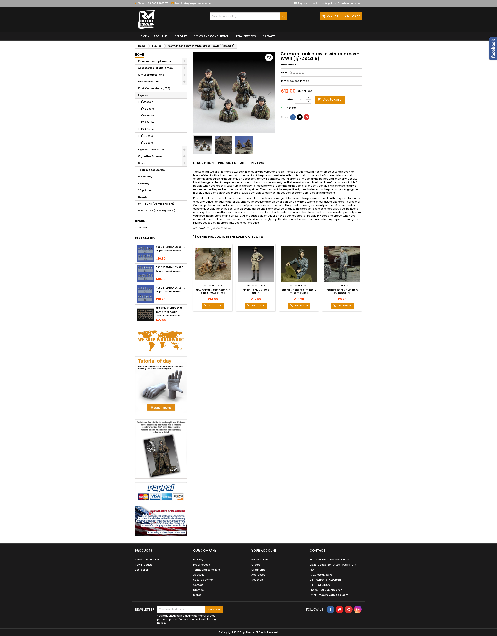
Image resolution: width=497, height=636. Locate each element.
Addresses (258, 575)
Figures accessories (151, 149)
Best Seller (141, 570)
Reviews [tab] (257, 163)
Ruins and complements (154, 61)
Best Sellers (145, 237)
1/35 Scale (147, 115)
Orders (255, 564)
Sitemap (198, 590)
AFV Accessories (148, 81)
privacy (269, 36)
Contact (198, 585)
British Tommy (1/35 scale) (256, 291)
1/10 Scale (147, 142)
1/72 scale (147, 102)
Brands (141, 221)
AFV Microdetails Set (152, 75)
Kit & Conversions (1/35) (154, 88)
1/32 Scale (147, 122)
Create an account (350, 3)
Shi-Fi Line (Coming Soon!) (156, 204)
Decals (142, 197)
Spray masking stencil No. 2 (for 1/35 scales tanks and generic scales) (171, 308)
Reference (287, 64)
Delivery (181, 36)
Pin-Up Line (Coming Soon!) (156, 210)
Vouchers (257, 580)
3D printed (145, 190)
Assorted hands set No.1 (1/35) (171, 247)
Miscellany (145, 176)
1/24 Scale (147, 129)
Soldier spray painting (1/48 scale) (342, 291)
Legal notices (245, 36)
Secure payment (203, 580)
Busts (141, 163)
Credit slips (258, 570)
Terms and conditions (211, 36)
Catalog (144, 183)
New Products (143, 564)
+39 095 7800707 (157, 3)
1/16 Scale (147, 136)
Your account (264, 550)
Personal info (259, 559)
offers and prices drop (149, 559)
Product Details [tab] (232, 163)
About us (161, 36)
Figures (143, 95)
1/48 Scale (147, 108)
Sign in (329, 3)
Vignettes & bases (150, 156)
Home (142, 36)
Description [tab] (203, 163)
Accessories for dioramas (155, 68)
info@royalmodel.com (197, 3)
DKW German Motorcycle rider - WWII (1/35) (212, 291)
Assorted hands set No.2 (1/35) (171, 267)
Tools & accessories (151, 170)
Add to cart (329, 99)
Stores (197, 595)
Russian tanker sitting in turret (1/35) (299, 291)
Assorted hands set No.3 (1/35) (171, 288)
